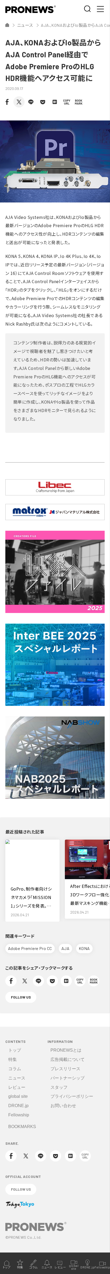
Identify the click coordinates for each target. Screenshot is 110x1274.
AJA (65, 948)
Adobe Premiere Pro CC (30, 948)
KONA (84, 948)
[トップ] (7, 25)
